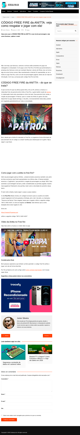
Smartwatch (59, 74)
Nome (3, 394)
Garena (48, 92)
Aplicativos (23, 11)
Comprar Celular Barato (46, 11)
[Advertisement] (26, 50)
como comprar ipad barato (34, 270)
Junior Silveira (6, 30)
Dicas (57, 59)
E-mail (3, 401)
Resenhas (59, 70)
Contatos (35, 11)
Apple (57, 52)
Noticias (9, 11)
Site (2, 408)
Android (16, 11)
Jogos (29, 11)
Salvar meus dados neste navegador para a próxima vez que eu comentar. (22, 415)
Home (3, 11)
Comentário (4, 379)
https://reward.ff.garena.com (9, 212)
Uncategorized (60, 77)
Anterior (7, 335)
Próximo (46, 335)
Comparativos (60, 56)
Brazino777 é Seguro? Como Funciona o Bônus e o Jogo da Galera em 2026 (39, 358)
